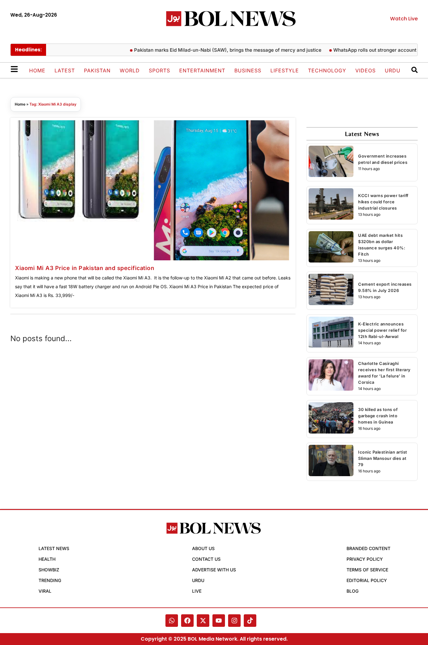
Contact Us (206, 559)
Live (196, 591)
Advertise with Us (214, 569)
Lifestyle (284, 70)
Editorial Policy (367, 580)
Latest (65, 70)
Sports (159, 70)
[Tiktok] (250, 620)
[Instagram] (234, 620)
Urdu (392, 70)
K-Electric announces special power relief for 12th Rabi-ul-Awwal (382, 330)
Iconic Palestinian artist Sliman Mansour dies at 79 (382, 458)
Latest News (54, 548)
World (130, 70)
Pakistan (97, 70)
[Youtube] (218, 620)
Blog (352, 591)
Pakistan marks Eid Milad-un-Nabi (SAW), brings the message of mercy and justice (218, 50)
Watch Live (404, 18)
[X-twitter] (203, 620)
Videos (365, 70)
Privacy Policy (365, 559)
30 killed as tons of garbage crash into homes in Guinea (378, 415)
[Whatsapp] (171, 620)
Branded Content (368, 548)
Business (247, 70)
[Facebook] (187, 620)
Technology (327, 70)
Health (47, 559)
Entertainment (202, 70)
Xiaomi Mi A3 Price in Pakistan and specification (84, 268)
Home (37, 70)
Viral (45, 591)
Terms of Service (367, 569)
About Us (203, 548)
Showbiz (49, 569)
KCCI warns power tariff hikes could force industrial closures (383, 202)
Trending (50, 580)
